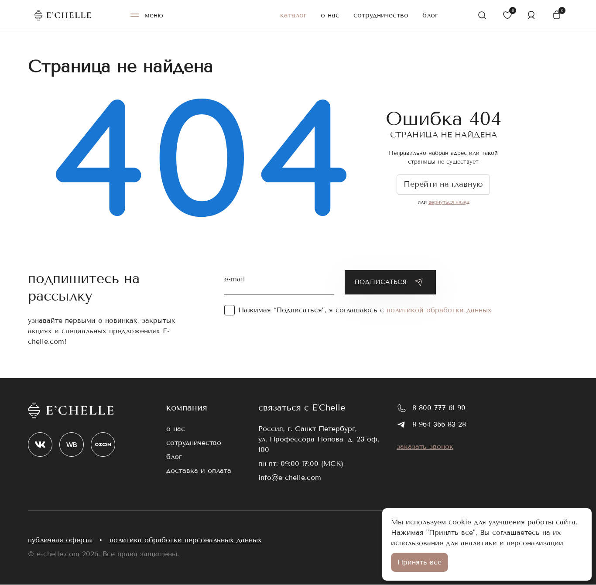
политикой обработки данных (439, 310)
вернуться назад (448, 202)
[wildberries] (71, 444)
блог (430, 15)
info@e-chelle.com (289, 477)
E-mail (234, 278)
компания (186, 408)
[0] (506, 15)
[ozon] (103, 444)
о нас (330, 15)
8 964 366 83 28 (439, 424)
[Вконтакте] (40, 444)
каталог (293, 15)
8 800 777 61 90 (439, 408)
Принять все (419, 562)
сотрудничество (380, 15)
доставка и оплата (198, 470)
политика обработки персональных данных (186, 540)
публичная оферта (60, 540)
